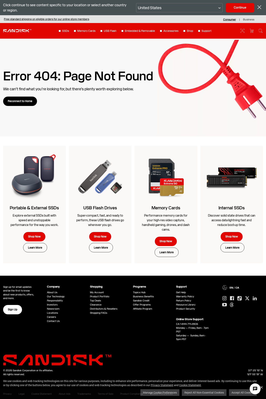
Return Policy (183, 300)
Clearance (95, 304)
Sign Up (12, 309)
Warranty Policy (185, 296)
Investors (52, 304)
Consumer (229, 19)
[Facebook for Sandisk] (232, 298)
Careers (51, 317)
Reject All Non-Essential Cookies (204, 392)
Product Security (185, 308)
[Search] (260, 30)
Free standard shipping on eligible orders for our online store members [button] (46, 19)
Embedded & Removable (140, 30)
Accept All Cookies (243, 392)
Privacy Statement (162, 385)
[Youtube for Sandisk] (224, 305)
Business (248, 19)
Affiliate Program (142, 308)
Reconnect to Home (20, 101)
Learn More (35, 247)
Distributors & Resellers (103, 308)
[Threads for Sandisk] (231, 305)
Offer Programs (142, 304)
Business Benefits (143, 296)
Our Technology (56, 296)
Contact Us (53, 321)
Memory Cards (86, 30)
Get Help (181, 292)
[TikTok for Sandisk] (239, 298)
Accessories (170, 30)
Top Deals (95, 300)
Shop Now (34, 236)
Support (206, 30)
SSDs (65, 30)
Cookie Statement (190, 385)
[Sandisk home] (17, 30)
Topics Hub (139, 292)
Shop (190, 30)
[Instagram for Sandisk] (224, 298)
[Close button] (259, 7)
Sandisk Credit (141, 300)
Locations (52, 313)
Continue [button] (240, 7)
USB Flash (110, 30)
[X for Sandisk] (247, 298)
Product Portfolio (99, 296)
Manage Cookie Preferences (160, 392)
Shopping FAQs (98, 313)
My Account (97, 292)
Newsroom (53, 308)
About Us (52, 292)
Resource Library (186, 304)
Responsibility (55, 300)
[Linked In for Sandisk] (255, 298)
